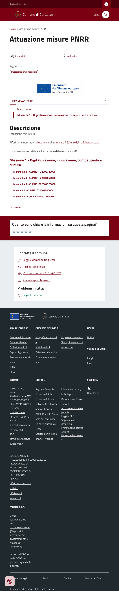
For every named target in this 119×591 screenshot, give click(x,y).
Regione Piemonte (18, 4)
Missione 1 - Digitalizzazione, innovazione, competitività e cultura (56, 162)
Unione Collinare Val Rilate (45, 426)
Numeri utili (15, 498)
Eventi (90, 363)
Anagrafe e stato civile (46, 339)
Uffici (12, 372)
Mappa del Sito (93, 578)
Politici (13, 367)
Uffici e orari (16, 493)
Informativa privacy (71, 389)
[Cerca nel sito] (104, 14)
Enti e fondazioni (18, 347)
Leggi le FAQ (67, 416)
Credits (67, 578)
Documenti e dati (18, 342)
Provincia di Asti (43, 394)
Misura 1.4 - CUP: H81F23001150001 (33, 196)
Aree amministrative (20, 337)
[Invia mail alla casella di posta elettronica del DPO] (18, 520)
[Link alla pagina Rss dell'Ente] (89, 388)
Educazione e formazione (46, 359)
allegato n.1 (42, 142)
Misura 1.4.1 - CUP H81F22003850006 (34, 178)
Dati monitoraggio (19, 578)
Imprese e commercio (72, 337)
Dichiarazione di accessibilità (72, 401)
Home (13, 29)
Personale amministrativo (20, 359)
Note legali (67, 394)
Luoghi (90, 358)
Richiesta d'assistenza (72, 437)
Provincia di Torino (44, 399)
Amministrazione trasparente (72, 410)
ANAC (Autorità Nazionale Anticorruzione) (46, 416)
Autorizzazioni (42, 347)
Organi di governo (19, 352)
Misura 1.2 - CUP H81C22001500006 (33, 190)
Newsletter (93, 393)
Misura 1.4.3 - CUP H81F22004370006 (34, 184)
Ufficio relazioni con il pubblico (20, 486)
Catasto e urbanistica (46, 352)
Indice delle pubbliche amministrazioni (46, 406)
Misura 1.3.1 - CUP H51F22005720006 (34, 172)
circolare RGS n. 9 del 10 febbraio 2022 (76, 142)
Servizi (45, 578)
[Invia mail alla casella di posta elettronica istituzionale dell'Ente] (21, 427)
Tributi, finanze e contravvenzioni (72, 344)
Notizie (90, 337)
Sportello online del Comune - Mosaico (46, 436)
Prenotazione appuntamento (72, 429)
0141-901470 (17, 412)
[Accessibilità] (9, 581)
